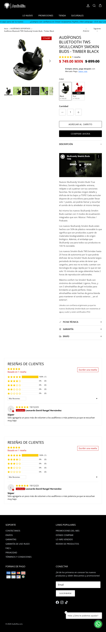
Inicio (6, 29)
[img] (22, 407)
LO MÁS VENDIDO (64, 539)
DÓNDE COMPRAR (64, 535)
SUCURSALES (77, 15)
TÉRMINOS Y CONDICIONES (18, 556)
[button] (65, 57)
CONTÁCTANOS (13, 530)
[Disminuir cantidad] (62, 112)
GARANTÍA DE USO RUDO (18, 543)
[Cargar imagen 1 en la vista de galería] (28, 59)
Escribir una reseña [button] (88, 369)
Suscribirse (65, 593)
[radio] (65, 91)
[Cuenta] (87, 5)
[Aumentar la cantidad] (78, 112)
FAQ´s (8, 548)
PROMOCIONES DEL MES (67, 530)
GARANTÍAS (11, 539)
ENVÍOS (9, 535)
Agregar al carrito (80, 124)
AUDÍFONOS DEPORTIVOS (20, 29)
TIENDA (62, 15)
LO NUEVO (27, 15)
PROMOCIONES (45, 15)
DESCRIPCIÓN (66, 144)
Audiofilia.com (17, 624)
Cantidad (63, 106)
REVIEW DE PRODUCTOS (67, 543)
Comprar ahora (80, 133)
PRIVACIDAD (11, 552)
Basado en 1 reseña (17, 371)
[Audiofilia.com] (15, 6)
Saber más (82, 71)
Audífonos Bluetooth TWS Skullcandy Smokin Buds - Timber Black (29, 31)
